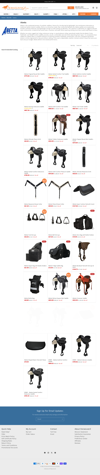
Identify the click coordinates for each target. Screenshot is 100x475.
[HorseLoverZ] (15, 7)
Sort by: (73, 45)
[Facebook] (45, 453)
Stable (55, 14)
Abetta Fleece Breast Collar (56, 204)
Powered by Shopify (55, 466)
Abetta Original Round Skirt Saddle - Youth (83, 140)
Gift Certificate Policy (9, 438)
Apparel (64, 14)
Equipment (26, 14)
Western (6, 14)
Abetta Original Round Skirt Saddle (34, 74)
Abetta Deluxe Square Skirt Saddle (58, 298)
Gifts (73, 14)
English (16, 14)
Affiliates (78, 441)
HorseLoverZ (47, 466)
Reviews (77, 443)
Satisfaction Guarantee (83, 434)
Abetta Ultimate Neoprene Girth (82, 171)
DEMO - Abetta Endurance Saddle (82, 360)
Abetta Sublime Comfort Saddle (82, 74)
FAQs (3, 434)
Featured (82, 14)
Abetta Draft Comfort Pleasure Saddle (59, 171)
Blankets (45, 14)
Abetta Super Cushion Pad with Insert (83, 204)
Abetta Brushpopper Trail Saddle (57, 330)
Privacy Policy (79, 436)
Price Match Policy (8, 436)
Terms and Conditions (9, 445)
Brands (9, 18)
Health (36, 14)
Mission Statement (81, 432)
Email (52, 434)
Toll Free (53, 432)
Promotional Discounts (10, 448)
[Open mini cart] (96, 7)
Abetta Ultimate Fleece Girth (32, 139)
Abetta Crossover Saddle (80, 298)
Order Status (30, 434)
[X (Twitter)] (51, 453)
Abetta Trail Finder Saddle (80, 106)
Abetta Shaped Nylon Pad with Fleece (35, 360)
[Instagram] (48, 453)
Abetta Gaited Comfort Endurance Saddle (34, 172)
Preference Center (81, 438)
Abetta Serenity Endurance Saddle (34, 106)
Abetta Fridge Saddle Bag (55, 266)
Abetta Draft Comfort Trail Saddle (58, 106)
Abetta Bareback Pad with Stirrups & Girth (83, 266)
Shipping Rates (7, 441)
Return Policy (6, 443)
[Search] (71, 7)
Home (3, 18)
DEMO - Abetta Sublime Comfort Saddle (57, 360)
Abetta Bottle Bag (29, 298)
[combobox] (53, 7)
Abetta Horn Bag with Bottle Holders (83, 235)
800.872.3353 (79, 7)
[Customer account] (93, 7)
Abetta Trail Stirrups (30, 235)
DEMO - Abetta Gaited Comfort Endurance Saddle (33, 393)
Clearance (93, 14)
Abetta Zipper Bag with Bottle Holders (35, 266)
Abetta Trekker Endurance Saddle (58, 139)
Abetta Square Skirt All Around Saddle (35, 330)
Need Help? (6, 432)
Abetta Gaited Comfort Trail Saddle (58, 74)
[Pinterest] (55, 453)
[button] (12, 50)
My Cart (28, 432)
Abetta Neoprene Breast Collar (33, 204)
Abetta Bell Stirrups (54, 235)
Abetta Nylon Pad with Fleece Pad (82, 330)
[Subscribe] (62, 419)
